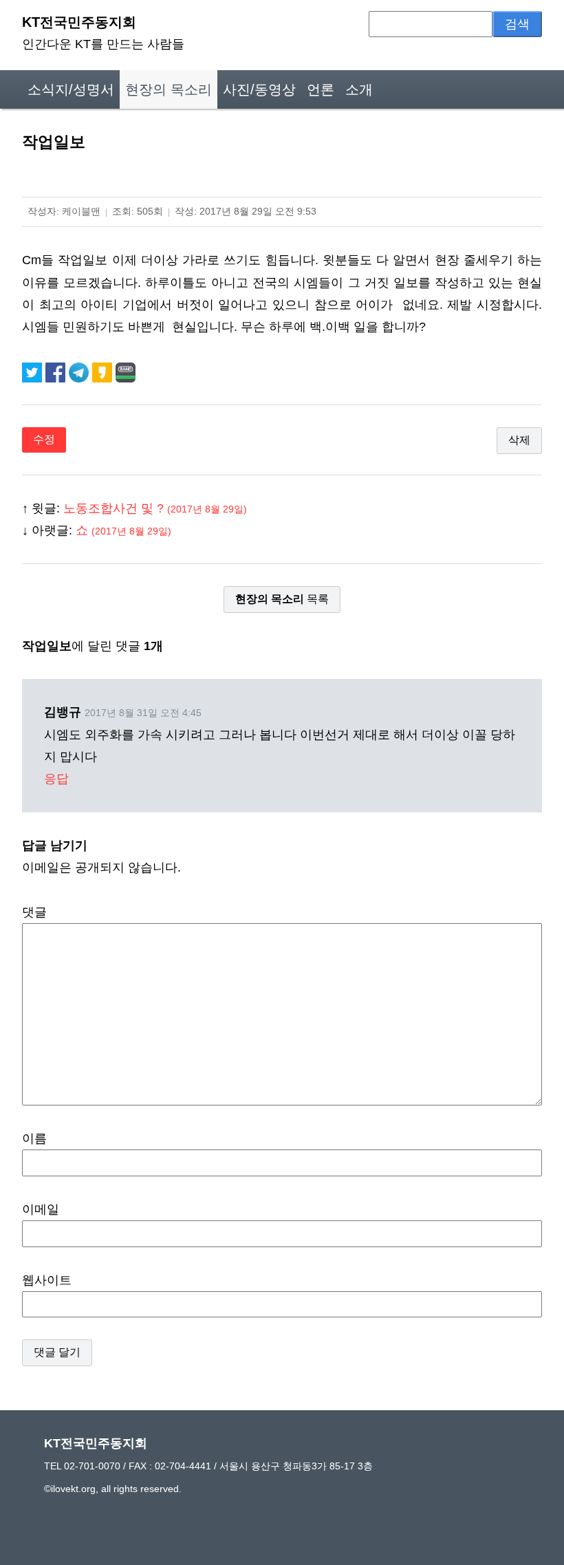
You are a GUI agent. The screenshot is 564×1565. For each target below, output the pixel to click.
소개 (359, 89)
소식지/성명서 (71, 89)
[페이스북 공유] (57, 371)
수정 (44, 439)
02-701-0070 (92, 1465)
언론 (320, 89)
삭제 (519, 440)
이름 (34, 1138)
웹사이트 (47, 1280)
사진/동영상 (259, 89)
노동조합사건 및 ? (155, 508)
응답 (56, 779)
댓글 (34, 912)
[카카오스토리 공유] (104, 371)
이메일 (40, 1209)
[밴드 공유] (125, 371)
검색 (517, 24)
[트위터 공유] (33, 371)
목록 (282, 599)
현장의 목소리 (168, 89)
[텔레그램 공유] (80, 371)
